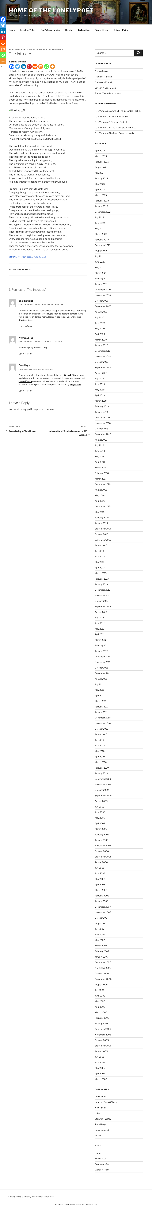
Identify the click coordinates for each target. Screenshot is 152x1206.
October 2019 (101, 362)
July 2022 (99, 217)
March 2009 (101, 829)
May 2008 (100, 879)
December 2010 (103, 717)
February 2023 (102, 200)
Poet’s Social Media (50, 30)
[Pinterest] (29, 66)
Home (12, 30)
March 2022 (101, 234)
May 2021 (99, 267)
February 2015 (102, 517)
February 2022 (102, 239)
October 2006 (102, 973)
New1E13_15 (26, 337)
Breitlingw (24, 365)
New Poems (100, 1107)
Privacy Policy (121, 30)
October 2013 (101, 534)
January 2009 (101, 840)
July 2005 (99, 1057)
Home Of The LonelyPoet (51, 10)
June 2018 (100, 451)
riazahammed (54, 49)
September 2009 (103, 795)
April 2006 (100, 1007)
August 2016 (101, 489)
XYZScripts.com (90, 1205)
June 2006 (100, 995)
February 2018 (102, 473)
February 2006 (102, 1018)
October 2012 (101, 601)
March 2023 (101, 195)
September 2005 (103, 1045)
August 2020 (101, 312)
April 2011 (99, 695)
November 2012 (102, 595)
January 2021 (101, 284)
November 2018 (103, 423)
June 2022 (100, 223)
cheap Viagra (25, 381)
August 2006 (101, 984)
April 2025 (100, 150)
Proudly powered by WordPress (39, 1196)
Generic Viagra (71, 375)
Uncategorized (22, 269)
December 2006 (103, 962)
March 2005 (101, 1079)
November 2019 (103, 356)
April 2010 (100, 756)
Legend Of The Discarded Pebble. (125, 111)
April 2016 (100, 501)
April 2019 (100, 395)
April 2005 (100, 1073)
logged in (28, 409)
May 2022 (99, 228)
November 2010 (103, 723)
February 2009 (102, 834)
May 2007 (100, 940)
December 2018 (102, 417)
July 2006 (99, 990)
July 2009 (99, 806)
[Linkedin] (23, 66)
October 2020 (102, 300)
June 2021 (100, 261)
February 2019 (102, 406)
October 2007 (102, 918)
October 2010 (101, 729)
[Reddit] (35, 66)
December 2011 (102, 656)
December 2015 (102, 506)
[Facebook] (11, 66)
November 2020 (103, 295)
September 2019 (103, 367)
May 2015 (99, 512)
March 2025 (101, 156)
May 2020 (100, 328)
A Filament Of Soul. (120, 116)
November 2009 (103, 784)
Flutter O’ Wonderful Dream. (108, 93)
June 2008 (100, 873)
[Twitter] (17, 66)
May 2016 (99, 495)
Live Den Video (27, 30)
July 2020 (99, 317)
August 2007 (101, 923)
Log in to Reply (25, 326)
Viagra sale (75, 384)
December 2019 (102, 351)
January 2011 (101, 712)
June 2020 (100, 323)
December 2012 (102, 590)
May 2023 (100, 184)
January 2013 (101, 584)
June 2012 (100, 623)
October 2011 (101, 667)
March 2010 (101, 762)
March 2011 (100, 701)
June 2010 (100, 745)
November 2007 (103, 912)
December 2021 (102, 245)
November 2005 (103, 1034)
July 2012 (99, 617)
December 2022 (102, 212)
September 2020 (103, 306)
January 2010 (101, 773)
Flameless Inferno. (103, 76)
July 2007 (99, 929)
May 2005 (100, 1068)
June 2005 (100, 1062)
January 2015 (101, 523)
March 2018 (101, 467)
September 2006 (103, 979)
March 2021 (100, 273)
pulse (97, 1113)
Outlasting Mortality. (104, 82)
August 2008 (101, 862)
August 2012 (101, 612)
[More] (52, 66)
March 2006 (101, 1012)
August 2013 (101, 545)
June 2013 (100, 556)
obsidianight (26, 300)
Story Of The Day (103, 1119)
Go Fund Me (84, 30)
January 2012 (101, 651)
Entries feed (100, 1158)
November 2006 (103, 968)
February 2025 (102, 161)
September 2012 (103, 606)
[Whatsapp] (46, 66)
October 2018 (101, 428)
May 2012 (99, 628)
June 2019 (100, 384)
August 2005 (101, 1051)
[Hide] (1, 67)
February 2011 (101, 706)
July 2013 (99, 551)
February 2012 (102, 645)
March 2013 (101, 573)
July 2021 (99, 256)
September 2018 (103, 434)
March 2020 (101, 339)
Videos (98, 1135)
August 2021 (101, 250)
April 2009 (100, 823)
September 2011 (103, 673)
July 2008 (99, 868)
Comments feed (102, 1164)
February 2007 (102, 951)
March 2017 (100, 478)
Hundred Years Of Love (106, 1102)
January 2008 (101, 901)
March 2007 (101, 945)
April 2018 (100, 462)
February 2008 (102, 895)
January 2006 (101, 1023)
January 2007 (101, 956)
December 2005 (103, 1029)
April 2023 (100, 189)
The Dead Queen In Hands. (124, 127)
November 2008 (103, 845)
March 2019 (101, 401)
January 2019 (101, 412)
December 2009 (103, 779)
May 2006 (100, 1001)
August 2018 (101, 439)
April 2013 (100, 567)
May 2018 (99, 456)
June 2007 (100, 934)
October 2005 (102, 1040)
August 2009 (101, 801)
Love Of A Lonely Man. (105, 88)
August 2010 (101, 734)
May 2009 (100, 817)
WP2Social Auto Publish (64, 1205)
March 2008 (101, 890)
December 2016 (102, 484)
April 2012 (99, 634)
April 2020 (100, 334)
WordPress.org (102, 1169)
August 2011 (101, 679)
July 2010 (99, 740)
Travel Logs (100, 1124)
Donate (68, 30)
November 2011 (102, 662)
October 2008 (102, 851)
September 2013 (103, 540)
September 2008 (103, 856)
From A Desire (101, 71)
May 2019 (99, 389)
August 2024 (101, 167)
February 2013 (102, 579)
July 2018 (99, 445)
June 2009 (100, 812)
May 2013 (99, 562)
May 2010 (100, 751)
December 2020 (103, 289)
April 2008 (100, 884)
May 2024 (100, 173)
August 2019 (101, 373)
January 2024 (101, 178)
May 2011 (99, 690)
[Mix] (40, 66)
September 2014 (103, 528)
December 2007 (103, 907)
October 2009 (102, 790)
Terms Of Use (101, 30)
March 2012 (100, 640)
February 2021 (102, 278)
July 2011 (99, 684)
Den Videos (100, 1096)
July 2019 (99, 378)
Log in (97, 1153)
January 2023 (101, 206)
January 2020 (101, 345)
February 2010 (102, 767)
